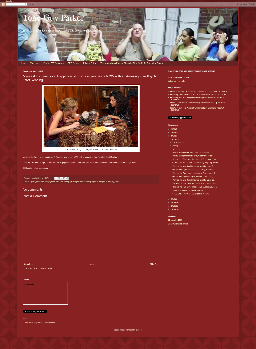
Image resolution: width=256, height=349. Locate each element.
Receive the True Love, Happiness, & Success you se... (194, 187)
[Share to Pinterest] (67, 178)
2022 (173, 132)
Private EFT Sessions (53, 63)
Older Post (154, 264)
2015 (173, 203)
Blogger (139, 330)
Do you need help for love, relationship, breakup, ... (192, 152)
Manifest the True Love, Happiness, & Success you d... (194, 173)
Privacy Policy (89, 63)
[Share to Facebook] (64, 178)
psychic (32, 182)
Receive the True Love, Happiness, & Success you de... (194, 183)
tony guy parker (92, 182)
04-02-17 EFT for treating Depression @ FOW (190, 194)
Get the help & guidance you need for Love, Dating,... (193, 177)
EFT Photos (73, 63)
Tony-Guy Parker (53, 17)
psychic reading (42, 182)
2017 (173, 139)
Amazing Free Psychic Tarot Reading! (187, 190)
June (175, 146)
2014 (173, 206)
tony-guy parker (113, 182)
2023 (173, 129)
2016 (173, 199)
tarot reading (64, 182)
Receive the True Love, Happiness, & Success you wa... (194, 159)
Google (9, 1)
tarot (57, 182)
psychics (51, 182)
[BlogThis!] (58, 178)
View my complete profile (178, 224)
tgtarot (72, 182)
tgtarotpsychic (80, 182)
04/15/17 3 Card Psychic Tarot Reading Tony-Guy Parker (195, 163)
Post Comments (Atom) (43, 268)
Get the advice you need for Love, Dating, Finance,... (193, 170)
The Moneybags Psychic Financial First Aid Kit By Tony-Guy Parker (131, 63)
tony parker (103, 182)
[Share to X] (61, 178)
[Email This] (55, 178)
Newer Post (28, 264)
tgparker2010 (176, 220)
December (177, 142)
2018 (173, 136)
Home (23, 63)
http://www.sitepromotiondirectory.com (40, 323)
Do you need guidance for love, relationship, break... (193, 156)
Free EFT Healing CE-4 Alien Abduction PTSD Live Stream (193, 92)
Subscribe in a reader (176, 81)
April (175, 149)
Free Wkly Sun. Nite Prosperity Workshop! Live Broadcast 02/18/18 (197, 98)
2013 (173, 209)
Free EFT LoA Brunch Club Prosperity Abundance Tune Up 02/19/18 (197, 103)
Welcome (34, 63)
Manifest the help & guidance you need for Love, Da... (193, 166)
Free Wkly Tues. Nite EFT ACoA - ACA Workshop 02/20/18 (193, 95)
